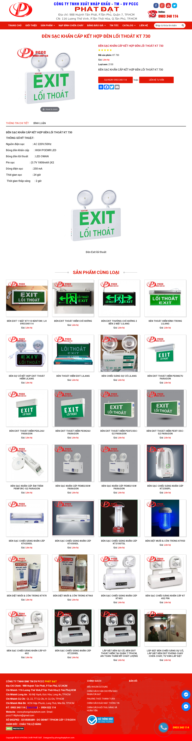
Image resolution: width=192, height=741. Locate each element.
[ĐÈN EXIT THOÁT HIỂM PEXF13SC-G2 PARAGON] (165, 408)
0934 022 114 (48, 707)
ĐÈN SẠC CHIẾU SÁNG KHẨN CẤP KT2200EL (73, 652)
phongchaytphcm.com (64, 738)
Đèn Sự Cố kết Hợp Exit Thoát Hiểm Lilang (27, 377)
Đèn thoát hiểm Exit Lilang (73, 376)
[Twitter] (174, 5)
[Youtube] (168, 5)
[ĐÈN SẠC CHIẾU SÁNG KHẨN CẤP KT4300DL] (73, 518)
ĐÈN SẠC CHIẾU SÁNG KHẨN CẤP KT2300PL (165, 487)
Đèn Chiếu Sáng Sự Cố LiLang (119, 376)
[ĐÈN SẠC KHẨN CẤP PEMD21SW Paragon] (119, 463)
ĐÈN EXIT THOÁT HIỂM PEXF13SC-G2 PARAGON (165, 432)
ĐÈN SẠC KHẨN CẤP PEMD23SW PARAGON (73, 487)
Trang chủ (14, 25)
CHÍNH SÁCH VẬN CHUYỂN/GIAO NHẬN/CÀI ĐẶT (102, 692)
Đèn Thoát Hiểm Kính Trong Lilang (165, 322)
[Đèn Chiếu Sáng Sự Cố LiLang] (119, 353)
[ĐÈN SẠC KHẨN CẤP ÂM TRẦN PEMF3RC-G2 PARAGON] (27, 463)
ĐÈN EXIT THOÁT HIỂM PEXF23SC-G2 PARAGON (119, 432)
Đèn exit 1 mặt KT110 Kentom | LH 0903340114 (27, 322)
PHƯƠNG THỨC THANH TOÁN (101, 699)
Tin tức (114, 25)
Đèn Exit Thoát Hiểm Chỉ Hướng (73, 321)
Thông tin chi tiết (17, 123)
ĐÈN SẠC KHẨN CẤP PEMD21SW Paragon (119, 487)
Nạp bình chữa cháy (71, 25)
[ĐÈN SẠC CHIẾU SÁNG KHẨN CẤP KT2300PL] (165, 463)
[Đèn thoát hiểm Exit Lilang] (73, 353)
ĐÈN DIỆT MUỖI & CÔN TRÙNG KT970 (27, 596)
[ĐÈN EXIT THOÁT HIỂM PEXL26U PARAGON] (27, 408)
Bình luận (39, 123)
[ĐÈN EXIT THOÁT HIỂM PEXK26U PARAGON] (73, 408)
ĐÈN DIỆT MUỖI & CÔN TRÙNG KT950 (165, 541)
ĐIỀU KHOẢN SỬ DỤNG (97, 687)
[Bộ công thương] (100, 720)
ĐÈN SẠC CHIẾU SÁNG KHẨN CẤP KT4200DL (27, 542)
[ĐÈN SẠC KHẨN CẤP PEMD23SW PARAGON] (73, 463)
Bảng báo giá (95, 25)
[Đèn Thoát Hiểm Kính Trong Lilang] (165, 298)
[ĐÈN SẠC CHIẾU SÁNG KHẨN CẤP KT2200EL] (73, 628)
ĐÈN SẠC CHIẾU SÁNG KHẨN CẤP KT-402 (27, 652)
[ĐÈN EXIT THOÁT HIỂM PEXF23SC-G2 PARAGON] (119, 408)
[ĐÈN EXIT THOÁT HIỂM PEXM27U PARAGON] (165, 353)
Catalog (127, 25)
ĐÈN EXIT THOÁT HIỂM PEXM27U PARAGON (165, 377)
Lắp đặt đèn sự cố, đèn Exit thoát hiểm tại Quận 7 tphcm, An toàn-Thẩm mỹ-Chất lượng (119, 653)
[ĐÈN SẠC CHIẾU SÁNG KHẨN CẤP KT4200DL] (27, 518)
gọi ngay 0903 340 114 (115, 80)
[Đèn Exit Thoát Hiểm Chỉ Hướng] (73, 298)
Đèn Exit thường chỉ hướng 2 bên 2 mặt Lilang (119, 322)
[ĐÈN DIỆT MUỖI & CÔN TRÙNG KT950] (165, 518)
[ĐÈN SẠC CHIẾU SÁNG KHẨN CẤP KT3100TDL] (119, 518)
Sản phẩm (46, 25)
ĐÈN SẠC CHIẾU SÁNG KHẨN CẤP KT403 (119, 597)
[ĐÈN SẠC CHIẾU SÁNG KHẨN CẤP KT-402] (27, 628)
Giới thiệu (31, 25)
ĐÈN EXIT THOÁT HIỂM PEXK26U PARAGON (73, 432)
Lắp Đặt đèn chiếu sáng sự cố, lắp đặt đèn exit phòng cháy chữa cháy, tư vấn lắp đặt (165, 653)
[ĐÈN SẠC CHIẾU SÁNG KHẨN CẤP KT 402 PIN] (165, 573)
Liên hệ (106, 60)
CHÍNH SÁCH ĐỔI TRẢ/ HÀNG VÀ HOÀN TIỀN (102, 709)
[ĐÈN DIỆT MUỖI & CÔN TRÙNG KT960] (73, 573)
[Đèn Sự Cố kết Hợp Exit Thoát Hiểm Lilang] (27, 353)
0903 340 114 (168, 15)
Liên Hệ (143, 25)
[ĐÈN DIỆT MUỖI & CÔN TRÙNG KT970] (27, 573)
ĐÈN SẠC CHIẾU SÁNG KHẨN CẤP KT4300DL (73, 542)
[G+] (162, 5)
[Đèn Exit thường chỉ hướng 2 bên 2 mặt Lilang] (119, 298)
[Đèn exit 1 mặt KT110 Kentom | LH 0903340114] (27, 298)
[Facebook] (156, 5)
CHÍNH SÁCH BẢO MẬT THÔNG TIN (103, 703)
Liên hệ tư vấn (156, 80)
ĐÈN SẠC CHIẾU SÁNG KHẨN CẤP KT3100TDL (119, 542)
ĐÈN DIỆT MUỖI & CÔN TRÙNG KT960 (73, 596)
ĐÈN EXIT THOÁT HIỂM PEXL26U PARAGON (26, 432)
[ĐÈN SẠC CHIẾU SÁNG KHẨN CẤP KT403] (119, 573)
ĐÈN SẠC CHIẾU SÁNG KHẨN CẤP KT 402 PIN (165, 597)
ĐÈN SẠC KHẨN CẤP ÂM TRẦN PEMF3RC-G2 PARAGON (26, 487)
